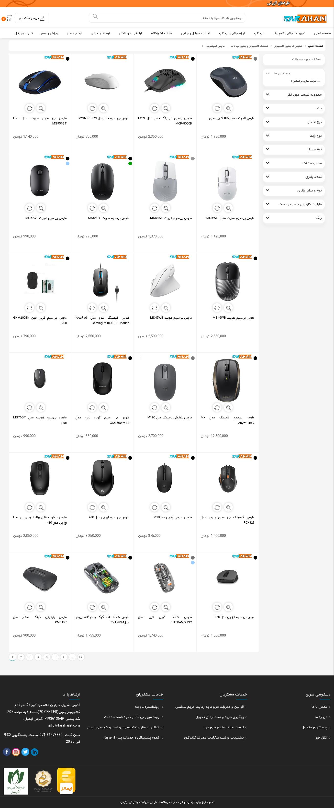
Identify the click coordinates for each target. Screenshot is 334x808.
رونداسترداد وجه (147, 707)
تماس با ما (319, 707)
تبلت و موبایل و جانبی (195, 33)
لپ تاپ (259, 33)
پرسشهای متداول (314, 727)
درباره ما (321, 717)
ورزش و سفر (49, 33)
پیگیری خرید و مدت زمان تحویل (220, 717)
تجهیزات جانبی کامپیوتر (289, 33)
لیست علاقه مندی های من (224, 727)
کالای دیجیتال (24, 33)
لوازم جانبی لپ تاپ (232, 33)
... (72, 657)
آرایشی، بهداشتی (130, 33)
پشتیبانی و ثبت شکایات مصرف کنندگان (214, 737)
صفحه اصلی (322, 33)
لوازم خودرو (74, 33)
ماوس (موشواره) (215, 46)
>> (81, 657)
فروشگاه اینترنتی (138, 802)
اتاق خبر (321, 737)
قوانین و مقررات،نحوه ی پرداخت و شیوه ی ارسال (123, 727)
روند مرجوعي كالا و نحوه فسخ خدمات (132, 717)
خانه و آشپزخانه (161, 33)
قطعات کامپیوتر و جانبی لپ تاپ (249, 46)
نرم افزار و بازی (100, 33)
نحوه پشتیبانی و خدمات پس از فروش (131, 737)
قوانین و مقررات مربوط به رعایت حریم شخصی (209, 707)
